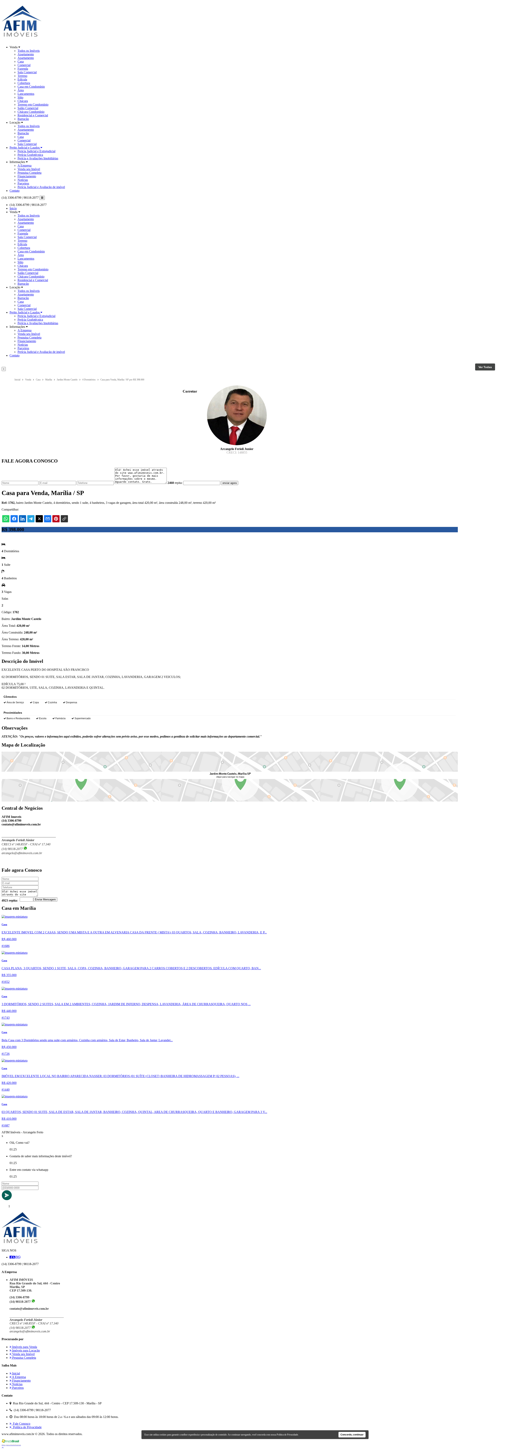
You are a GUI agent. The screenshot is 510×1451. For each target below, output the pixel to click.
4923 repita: (10, 900)
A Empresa (24, 165)
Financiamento (27, 176)
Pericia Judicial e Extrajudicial (36, 151)
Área (21, 90)
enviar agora (230, 482)
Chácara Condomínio (31, 111)
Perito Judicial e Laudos (25, 147)
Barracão (23, 119)
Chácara (23, 101)
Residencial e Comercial (33, 115)
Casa (21, 61)
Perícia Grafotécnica (30, 154)
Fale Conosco (20, 1423)
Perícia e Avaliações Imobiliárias (38, 158)
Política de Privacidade (26, 1427)
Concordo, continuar (352, 1434)
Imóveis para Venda (24, 1347)
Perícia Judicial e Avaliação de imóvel (41, 187)
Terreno (22, 76)
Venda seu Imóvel (29, 169)
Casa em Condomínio (31, 86)
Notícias (23, 180)
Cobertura (24, 83)
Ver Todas (485, 367)
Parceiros (23, 183)
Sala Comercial (27, 72)
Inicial (15, 1373)
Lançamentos (26, 93)
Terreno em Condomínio (33, 104)
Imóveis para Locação (25, 1350)
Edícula (22, 79)
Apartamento (26, 54)
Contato (15, 190)
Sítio (20, 97)
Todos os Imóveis (29, 50)
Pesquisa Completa (29, 172)
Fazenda (23, 68)
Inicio (13, 208)
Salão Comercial (28, 108)
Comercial (24, 65)
